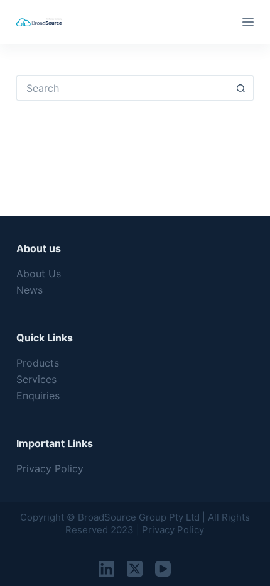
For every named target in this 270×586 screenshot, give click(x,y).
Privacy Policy (50, 468)
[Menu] (248, 22)
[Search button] (241, 88)
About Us (38, 273)
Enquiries (38, 395)
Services (36, 379)
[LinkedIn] (106, 569)
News (29, 290)
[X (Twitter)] (135, 569)
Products (37, 363)
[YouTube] (163, 569)
